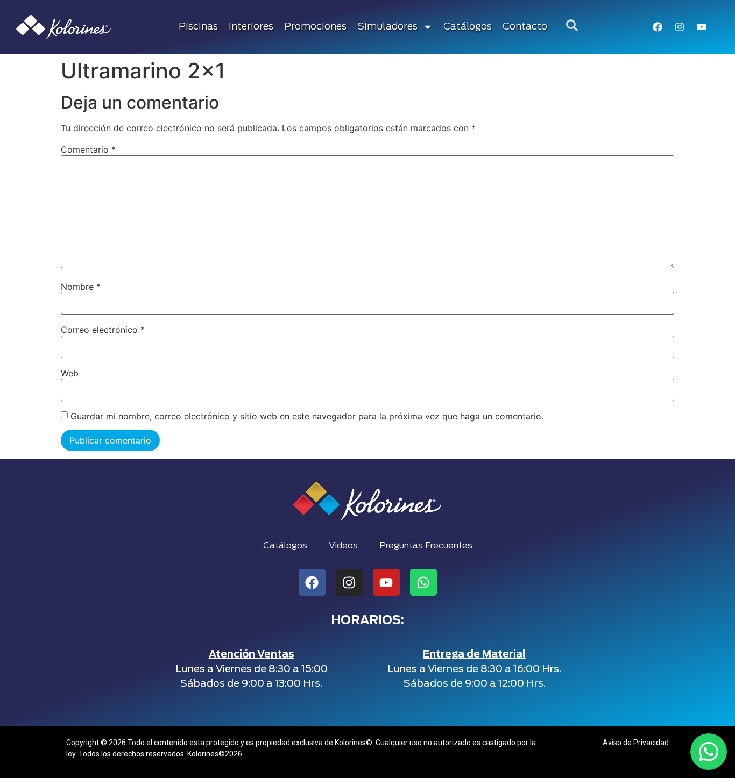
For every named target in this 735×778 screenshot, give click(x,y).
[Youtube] (701, 27)
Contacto (525, 27)
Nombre (81, 286)
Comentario (88, 149)
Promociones (315, 27)
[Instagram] (679, 27)
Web (70, 373)
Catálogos (467, 27)
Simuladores (387, 27)
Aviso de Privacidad (636, 742)
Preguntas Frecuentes (425, 545)
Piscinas (198, 27)
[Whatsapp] (423, 582)
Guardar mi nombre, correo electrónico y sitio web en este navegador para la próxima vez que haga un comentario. (306, 416)
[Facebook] (657, 27)
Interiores (251, 27)
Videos (343, 545)
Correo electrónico (103, 329)
